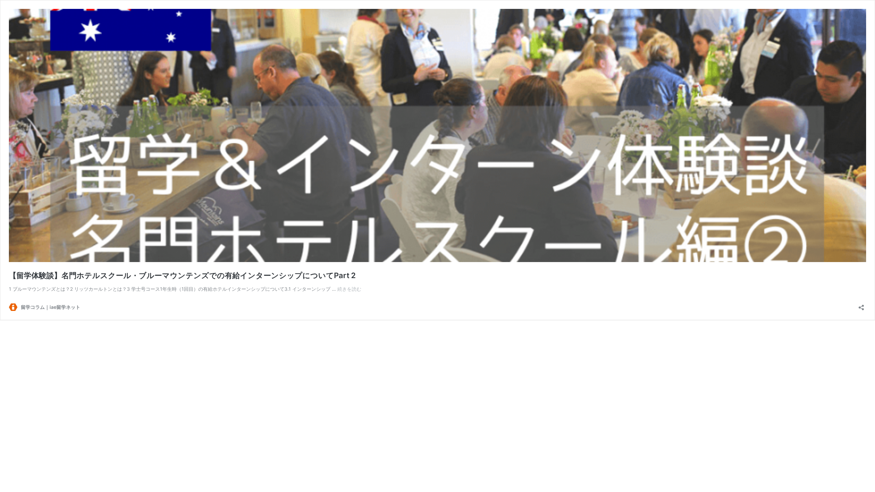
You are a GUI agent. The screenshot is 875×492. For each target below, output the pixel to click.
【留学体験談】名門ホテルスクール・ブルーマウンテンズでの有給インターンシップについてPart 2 (182, 275)
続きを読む (349, 289)
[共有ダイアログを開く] (861, 305)
